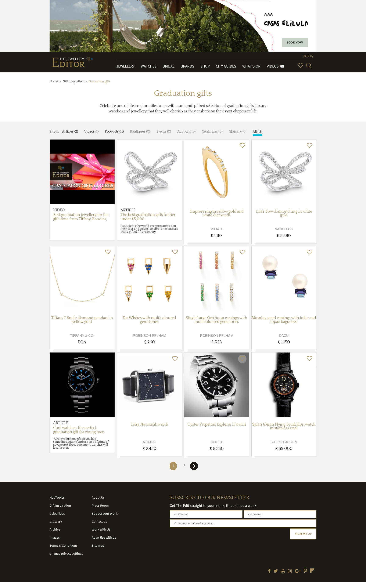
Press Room (100, 505)
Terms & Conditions (64, 545)
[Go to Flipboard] (312, 570)
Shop (205, 66)
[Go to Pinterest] (305, 571)
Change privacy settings (66, 553)
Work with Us (101, 529)
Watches (149, 66)
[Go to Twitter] (276, 571)
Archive (55, 529)
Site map (98, 545)
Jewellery (125, 66)
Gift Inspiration (73, 81)
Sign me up (303, 534)
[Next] (194, 467)
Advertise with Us (104, 537)
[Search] (308, 65)
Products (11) (114, 131)
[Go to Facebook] (269, 571)
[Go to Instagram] (290, 571)
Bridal (169, 66)
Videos (273, 66)
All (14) (257, 131)
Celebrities (57, 513)
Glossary (56, 521)
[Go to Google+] (298, 571)
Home (54, 81)
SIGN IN (307, 56)
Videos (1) (91, 131)
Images (55, 537)
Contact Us (99, 521)
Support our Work (105, 513)
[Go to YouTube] (283, 571)
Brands (187, 66)
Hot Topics (57, 497)
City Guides (226, 66)
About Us (98, 497)
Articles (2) (70, 131)
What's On (251, 66)
